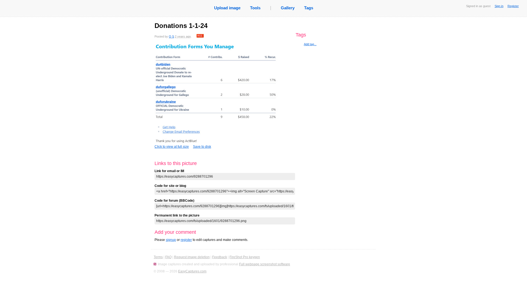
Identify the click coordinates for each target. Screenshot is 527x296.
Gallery (288, 7)
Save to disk (202, 147)
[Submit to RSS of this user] (200, 36)
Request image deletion (192, 257)
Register (513, 6)
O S (171, 36)
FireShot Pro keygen (244, 257)
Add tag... (310, 44)
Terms (158, 257)
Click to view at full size (172, 147)
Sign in (499, 6)
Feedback (219, 257)
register (186, 240)
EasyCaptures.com (192, 271)
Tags (308, 7)
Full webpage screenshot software (264, 264)
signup (171, 240)
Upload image (227, 7)
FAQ (168, 257)
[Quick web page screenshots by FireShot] (155, 264)
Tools (255, 7)
